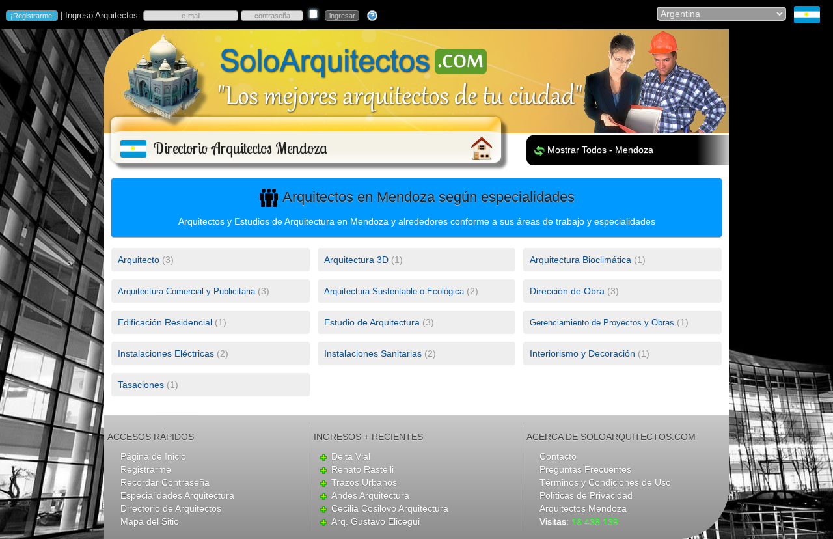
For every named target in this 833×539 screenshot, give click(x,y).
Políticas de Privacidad (586, 495)
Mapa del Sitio (149, 521)
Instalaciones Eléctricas (166, 353)
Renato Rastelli (362, 469)
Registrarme (145, 469)
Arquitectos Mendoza (583, 508)
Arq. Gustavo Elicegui (375, 521)
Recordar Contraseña (165, 482)
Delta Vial (350, 456)
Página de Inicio (153, 456)
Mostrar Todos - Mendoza (600, 150)
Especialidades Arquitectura (177, 495)
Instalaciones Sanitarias (373, 353)
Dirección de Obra (567, 291)
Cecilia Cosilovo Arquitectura (389, 508)
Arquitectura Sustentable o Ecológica (394, 291)
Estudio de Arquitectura (372, 322)
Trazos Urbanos (364, 482)
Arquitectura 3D (356, 260)
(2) (401, 291)
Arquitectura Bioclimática (580, 260)
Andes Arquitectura (370, 495)
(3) (146, 260)
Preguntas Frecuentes (585, 469)
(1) (363, 260)
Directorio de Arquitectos (170, 508)
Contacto (558, 456)
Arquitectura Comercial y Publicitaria (186, 291)
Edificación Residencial (165, 322)
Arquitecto (138, 260)
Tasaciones (141, 385)
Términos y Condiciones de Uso (605, 482)
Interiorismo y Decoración (582, 353)
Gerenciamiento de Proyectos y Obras (602, 322)
